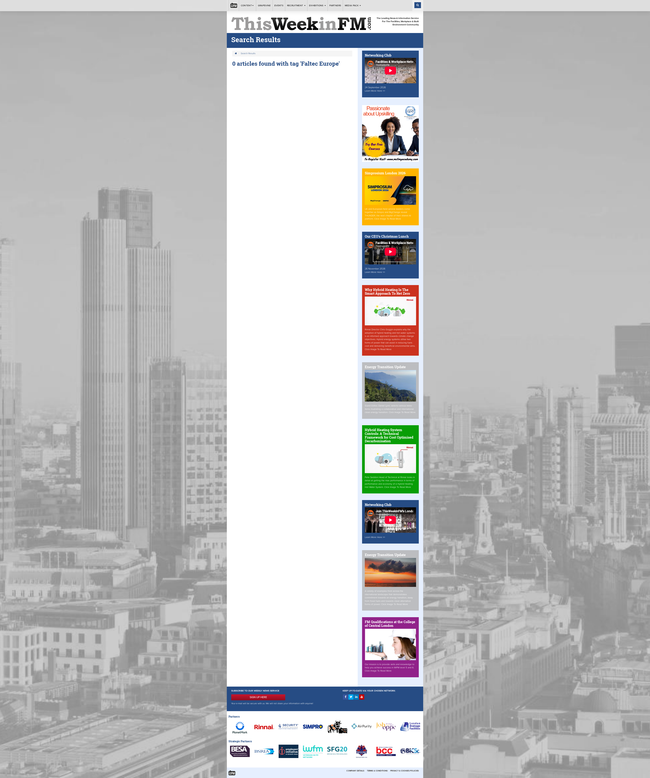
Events (278, 5)
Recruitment (295, 5)
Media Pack (352, 5)
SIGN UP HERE (258, 697)
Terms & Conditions (377, 771)
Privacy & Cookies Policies (404, 771)
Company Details (355, 771)
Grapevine (264, 5)
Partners (335, 5)
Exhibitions (316, 5)
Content (246, 5)
